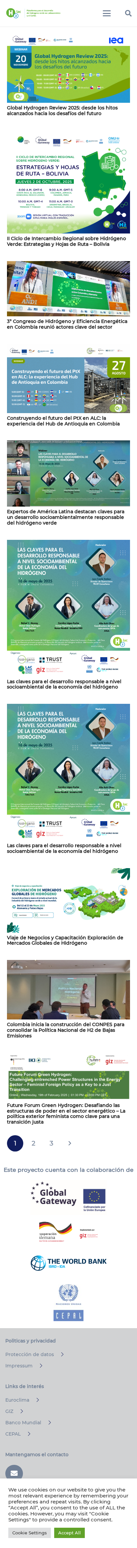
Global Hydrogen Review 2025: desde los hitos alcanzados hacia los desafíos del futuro (62, 110)
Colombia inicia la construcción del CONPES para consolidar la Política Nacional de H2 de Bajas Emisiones (65, 1030)
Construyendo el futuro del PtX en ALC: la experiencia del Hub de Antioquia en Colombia (63, 421)
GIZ (9, 1411)
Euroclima (17, 1400)
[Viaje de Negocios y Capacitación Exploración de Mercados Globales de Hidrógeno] (68, 900)
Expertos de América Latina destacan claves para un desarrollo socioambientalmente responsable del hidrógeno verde (65, 517)
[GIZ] (18, 1411)
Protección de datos (29, 1354)
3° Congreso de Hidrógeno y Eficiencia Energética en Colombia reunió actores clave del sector (67, 324)
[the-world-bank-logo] (68, 1263)
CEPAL (13, 1434)
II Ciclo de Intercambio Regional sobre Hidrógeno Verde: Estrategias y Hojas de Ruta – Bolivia (66, 241)
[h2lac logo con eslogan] (33, 13)
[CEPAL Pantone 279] (68, 1302)
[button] (106, 13)
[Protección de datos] (59, 1354)
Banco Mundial (23, 1423)
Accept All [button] (69, 1532)
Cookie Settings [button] (29, 1532)
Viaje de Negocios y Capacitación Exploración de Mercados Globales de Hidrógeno (65, 940)
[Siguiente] (70, 1143)
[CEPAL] (26, 1434)
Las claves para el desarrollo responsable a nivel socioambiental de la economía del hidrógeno (64, 684)
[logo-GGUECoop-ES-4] (68, 1197)
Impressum (19, 1366)
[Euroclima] (34, 1400)
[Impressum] (38, 1365)
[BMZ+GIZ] (68, 1232)
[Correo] (14, 1473)
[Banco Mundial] (46, 1422)
